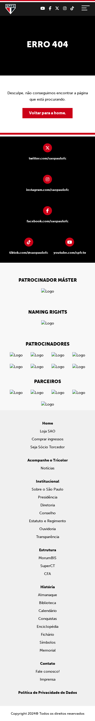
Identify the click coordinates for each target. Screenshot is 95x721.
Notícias (47, 468)
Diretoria (47, 505)
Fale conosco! (48, 671)
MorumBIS (47, 558)
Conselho (47, 513)
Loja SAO (47, 431)
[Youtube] (42, 8)
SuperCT (47, 566)
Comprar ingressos (47, 439)
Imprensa (47, 679)
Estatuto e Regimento (47, 521)
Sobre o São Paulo (47, 489)
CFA (47, 574)
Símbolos (47, 642)
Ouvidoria (47, 529)
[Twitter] (57, 8)
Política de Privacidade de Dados (47, 692)
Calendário (48, 611)
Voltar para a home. (47, 113)
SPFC (10, 9)
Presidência (47, 497)
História (47, 587)
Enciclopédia (47, 626)
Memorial (48, 650)
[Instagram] (64, 8)
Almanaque (47, 595)
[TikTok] (72, 8)
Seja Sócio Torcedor (47, 447)
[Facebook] (50, 8)
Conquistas (47, 618)
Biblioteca (47, 603)
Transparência (47, 537)
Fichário (47, 634)
